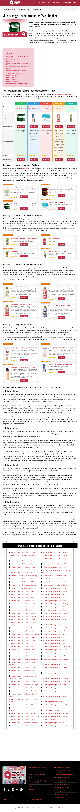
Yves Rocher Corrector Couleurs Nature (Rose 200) (33, 108)
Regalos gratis (33, 771)
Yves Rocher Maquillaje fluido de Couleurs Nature (24, 367)
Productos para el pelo (11, 77)
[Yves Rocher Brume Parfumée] (71, 118)
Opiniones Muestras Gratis (37, 774)
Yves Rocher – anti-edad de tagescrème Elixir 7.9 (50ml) (21, 108)
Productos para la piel (11, 79)
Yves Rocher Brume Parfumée (57, 251)
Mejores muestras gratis (62, 94)
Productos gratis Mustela (61, 787)
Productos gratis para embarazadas (64, 774)
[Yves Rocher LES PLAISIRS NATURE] (58, 118)
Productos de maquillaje (12, 81)
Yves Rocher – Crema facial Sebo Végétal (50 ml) (24, 188)
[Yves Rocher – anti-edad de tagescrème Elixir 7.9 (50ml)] (21, 118)
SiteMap (31, 777)
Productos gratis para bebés (62, 767)
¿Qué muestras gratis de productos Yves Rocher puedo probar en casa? (17, 57)
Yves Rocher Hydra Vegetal (56, 202)
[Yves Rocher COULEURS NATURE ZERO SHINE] (7, 354)
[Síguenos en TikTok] (9, 791)
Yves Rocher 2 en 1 (16, 251)
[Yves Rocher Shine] (45, 241)
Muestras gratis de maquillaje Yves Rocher (16, 70)
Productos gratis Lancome (61, 777)
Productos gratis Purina (61, 797)
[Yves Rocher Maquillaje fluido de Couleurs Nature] (7, 374)
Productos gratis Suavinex (61, 781)
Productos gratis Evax (60, 791)
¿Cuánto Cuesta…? (7, 799)
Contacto (31, 786)
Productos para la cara (11, 75)
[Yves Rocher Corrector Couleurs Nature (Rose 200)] (33, 118)
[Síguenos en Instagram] (13, 791)
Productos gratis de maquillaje (63, 771)
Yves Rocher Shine (54, 238)
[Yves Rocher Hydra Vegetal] (46, 118)
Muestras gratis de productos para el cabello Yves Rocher (18, 64)
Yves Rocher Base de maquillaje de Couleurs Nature (61, 347)
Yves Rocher (26, 169)
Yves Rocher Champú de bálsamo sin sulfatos (24, 238)
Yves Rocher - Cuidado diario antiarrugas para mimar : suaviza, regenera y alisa (61, 188)
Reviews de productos (35, 799)
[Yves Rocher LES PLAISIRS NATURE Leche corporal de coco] (7, 292)
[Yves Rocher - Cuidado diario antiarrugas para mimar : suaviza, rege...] (45, 191)
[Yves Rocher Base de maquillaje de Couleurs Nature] (45, 352)
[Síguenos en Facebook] (4, 791)
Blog (30, 796)
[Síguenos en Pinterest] (21, 791)
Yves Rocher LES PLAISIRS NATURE (21, 304)
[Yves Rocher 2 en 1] (7, 254)
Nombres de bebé (7, 796)
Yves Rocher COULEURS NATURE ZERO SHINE (24, 347)
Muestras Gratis (14, 3)
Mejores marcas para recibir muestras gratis (17, 83)
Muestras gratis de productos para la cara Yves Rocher (17, 60)
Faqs (30, 793)
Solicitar (22, 126)
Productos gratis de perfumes (37, 767)
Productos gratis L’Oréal (61, 794)
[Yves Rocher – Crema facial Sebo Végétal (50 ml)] (7, 192)
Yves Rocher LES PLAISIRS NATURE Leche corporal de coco (24, 287)
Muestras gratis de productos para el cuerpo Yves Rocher (18, 67)
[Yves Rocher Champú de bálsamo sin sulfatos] (7, 241)
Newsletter (32, 789)
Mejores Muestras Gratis (29, 808)
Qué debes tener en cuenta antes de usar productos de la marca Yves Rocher (16, 72)
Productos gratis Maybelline (62, 784)
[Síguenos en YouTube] (17, 791)
